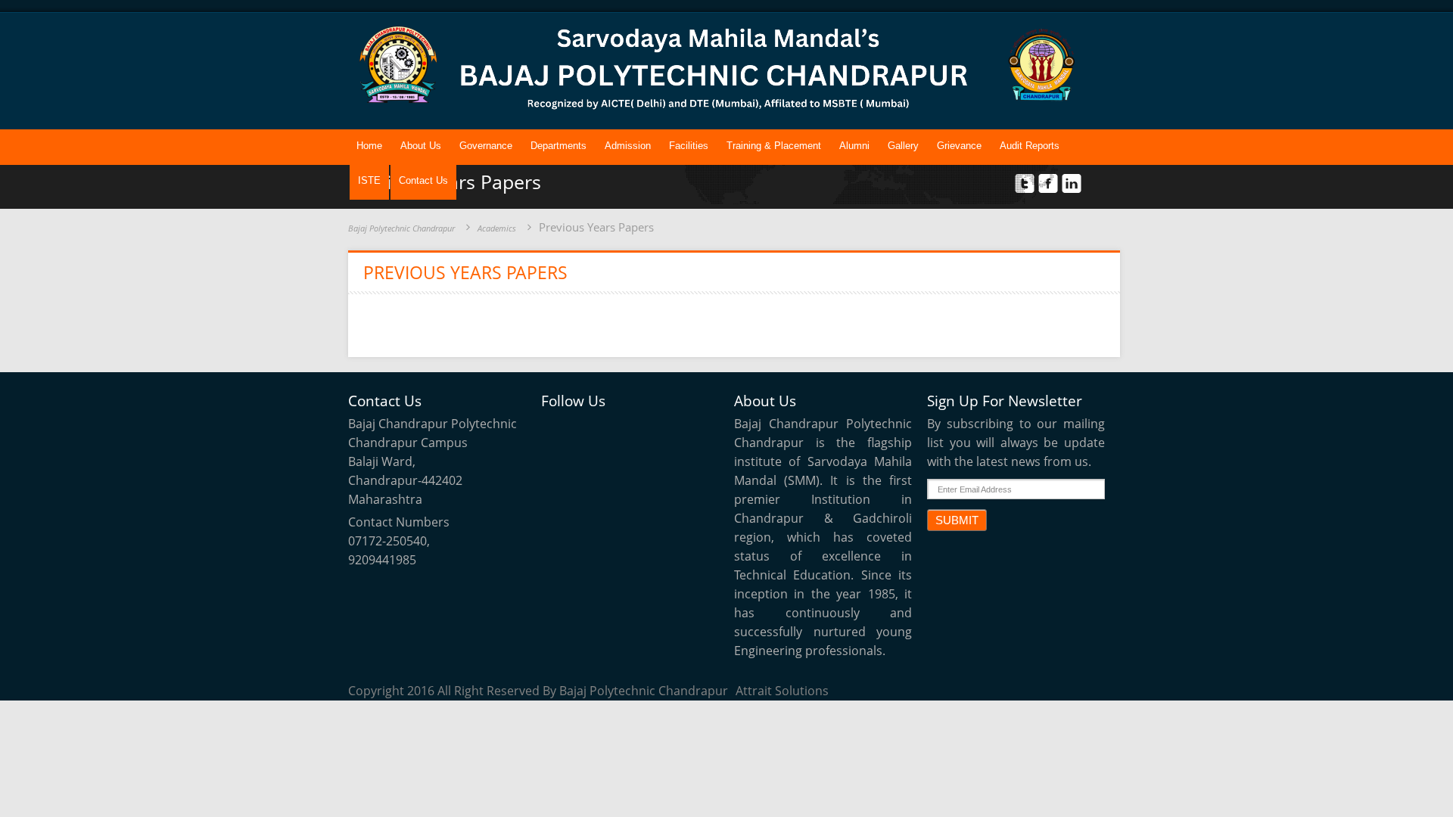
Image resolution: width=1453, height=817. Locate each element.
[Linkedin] (628, 430)
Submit (957, 520)
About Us (420, 145)
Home (369, 145)
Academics (497, 228)
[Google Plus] (663, 430)
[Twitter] (558, 430)
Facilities (688, 145)
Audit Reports (1029, 145)
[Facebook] (593, 430)
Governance (485, 145)
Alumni (854, 145)
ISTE (369, 180)
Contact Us (423, 180)
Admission (628, 145)
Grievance (959, 145)
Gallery (903, 145)
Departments (558, 145)
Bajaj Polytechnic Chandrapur (401, 228)
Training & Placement (773, 145)
